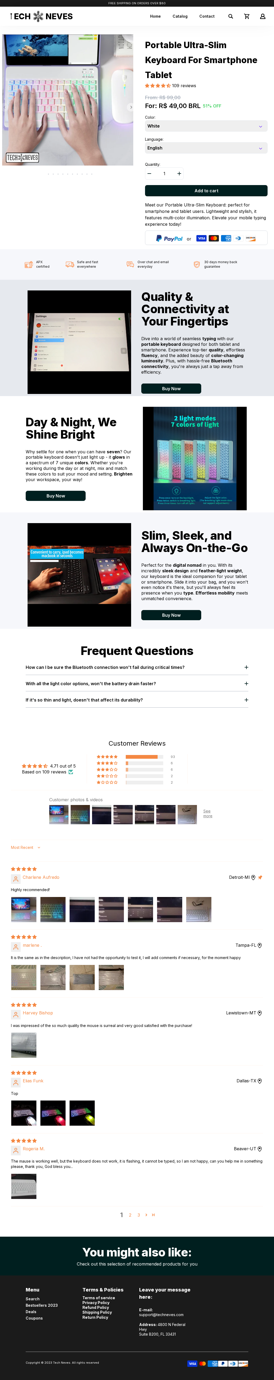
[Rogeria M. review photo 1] (24, 1186)
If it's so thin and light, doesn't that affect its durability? (84, 700)
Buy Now (171, 388)
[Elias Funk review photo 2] (53, 1113)
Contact (207, 16)
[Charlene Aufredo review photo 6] (169, 909)
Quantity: (152, 164)
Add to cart (206, 190)
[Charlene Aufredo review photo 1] (24, 909)
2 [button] (130, 1215)
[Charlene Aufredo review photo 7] (199, 909)
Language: (154, 139)
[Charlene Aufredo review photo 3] (82, 909)
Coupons (34, 1318)
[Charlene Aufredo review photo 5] (140, 909)
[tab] (43, 174)
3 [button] (139, 1215)
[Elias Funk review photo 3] (82, 1113)
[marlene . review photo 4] (111, 977)
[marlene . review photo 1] (24, 977)
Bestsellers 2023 (42, 1305)
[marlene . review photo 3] (82, 977)
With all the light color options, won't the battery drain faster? (91, 683)
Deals (31, 1311)
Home (155, 16)
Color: (150, 117)
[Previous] (4, 107)
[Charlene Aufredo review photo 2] (53, 909)
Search (33, 1299)
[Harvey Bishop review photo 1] (24, 1045)
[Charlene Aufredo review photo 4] (111, 909)
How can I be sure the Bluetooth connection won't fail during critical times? (105, 667)
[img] (24, 869)
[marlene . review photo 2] (53, 977)
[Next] (131, 107)
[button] (158, 85)
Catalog (180, 16)
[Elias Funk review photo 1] (24, 1113)
